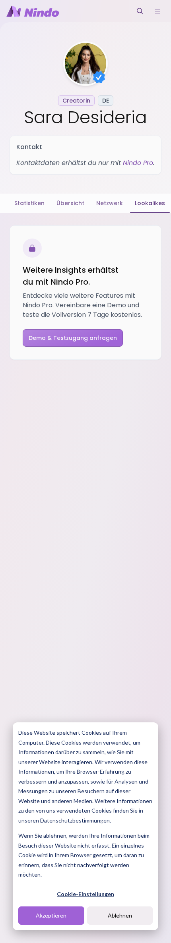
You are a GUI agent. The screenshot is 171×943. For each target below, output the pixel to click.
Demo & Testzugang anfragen (73, 338)
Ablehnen (120, 915)
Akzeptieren (51, 915)
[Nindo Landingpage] (32, 11)
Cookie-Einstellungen (85, 894)
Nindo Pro (138, 162)
